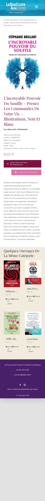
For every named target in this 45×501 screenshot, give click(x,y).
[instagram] (25, 385)
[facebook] (20, 385)
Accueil (6, 20)
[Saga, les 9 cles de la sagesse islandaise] (33, 272)
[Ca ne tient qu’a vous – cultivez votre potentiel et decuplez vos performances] (33, 323)
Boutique (14, 20)
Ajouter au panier (28, 172)
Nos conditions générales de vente (23, 389)
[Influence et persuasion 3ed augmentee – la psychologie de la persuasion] (12, 273)
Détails (16, 299)
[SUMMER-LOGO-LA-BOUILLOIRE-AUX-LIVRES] (16, 3)
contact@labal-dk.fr (22, 375)
